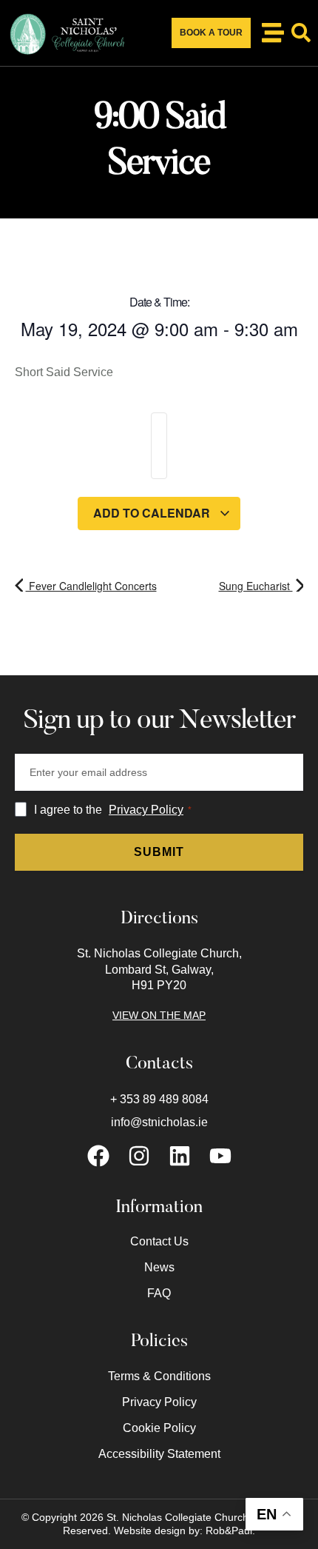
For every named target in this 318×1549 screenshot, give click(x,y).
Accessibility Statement (159, 1454)
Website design (150, 1530)
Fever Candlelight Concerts (91, 585)
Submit (159, 852)
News (159, 1267)
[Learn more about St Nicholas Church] (273, 32)
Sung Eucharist (256, 585)
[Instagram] (139, 1156)
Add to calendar (153, 512)
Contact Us (159, 1241)
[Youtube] (220, 1156)
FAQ (159, 1293)
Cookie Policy (159, 1428)
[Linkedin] (180, 1156)
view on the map (159, 1015)
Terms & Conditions (159, 1376)
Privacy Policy (146, 809)
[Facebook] (98, 1156)
